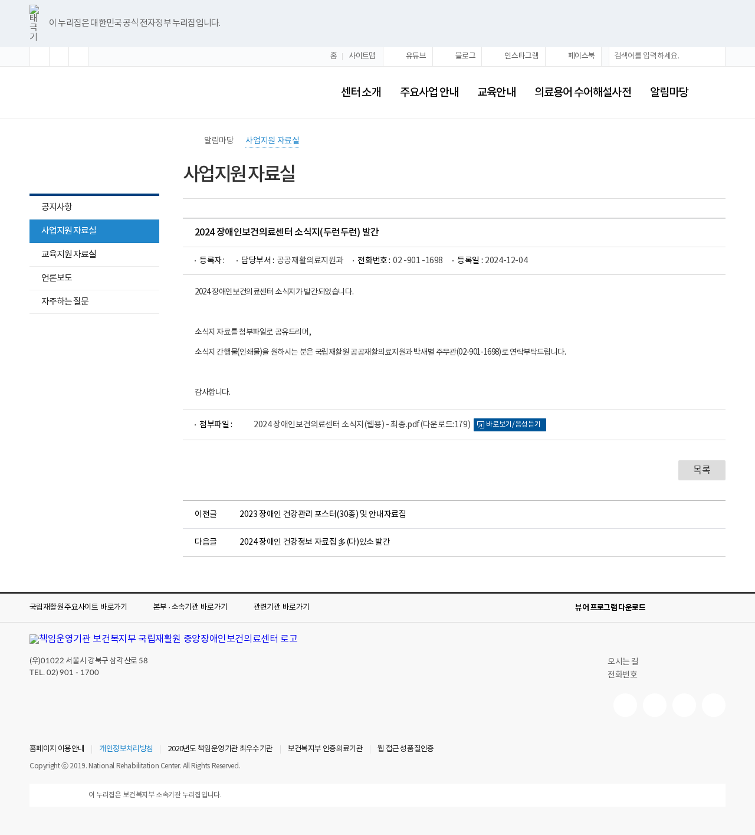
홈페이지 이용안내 (56, 749)
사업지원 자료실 (68, 231)
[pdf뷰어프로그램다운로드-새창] (699, 608)
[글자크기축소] (78, 56)
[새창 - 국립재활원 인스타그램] (684, 705)
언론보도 (56, 278)
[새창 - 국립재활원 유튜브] (625, 705)
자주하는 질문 (64, 302)
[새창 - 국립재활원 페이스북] (714, 705)
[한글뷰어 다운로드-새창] (662, 608)
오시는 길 (623, 662)
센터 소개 (360, 92)
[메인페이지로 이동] (148, 92)
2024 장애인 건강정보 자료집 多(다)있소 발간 (314, 542)
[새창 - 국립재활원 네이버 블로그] (655, 705)
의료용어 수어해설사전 (582, 92)
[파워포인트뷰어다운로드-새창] (681, 608)
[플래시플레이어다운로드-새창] (718, 608)
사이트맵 (362, 56)
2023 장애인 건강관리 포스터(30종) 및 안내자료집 (322, 514)
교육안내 (496, 92)
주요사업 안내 (429, 92)
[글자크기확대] (39, 56)
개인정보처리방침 (126, 749)
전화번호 (622, 675)
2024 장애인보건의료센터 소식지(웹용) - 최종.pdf (362, 425)
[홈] (189, 141)
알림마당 (669, 92)
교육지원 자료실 (62, 256)
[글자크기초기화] (59, 56)
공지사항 (56, 207)
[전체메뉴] (716, 92)
